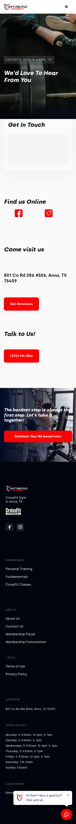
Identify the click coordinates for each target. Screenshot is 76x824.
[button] (66, 7)
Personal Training (19, 569)
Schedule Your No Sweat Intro (38, 436)
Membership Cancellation (26, 642)
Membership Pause (20, 634)
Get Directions (21, 304)
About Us (13, 618)
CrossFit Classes (18, 584)
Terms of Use (15, 666)
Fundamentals (17, 577)
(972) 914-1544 (21, 356)
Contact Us (14, 626)
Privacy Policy (16, 674)
